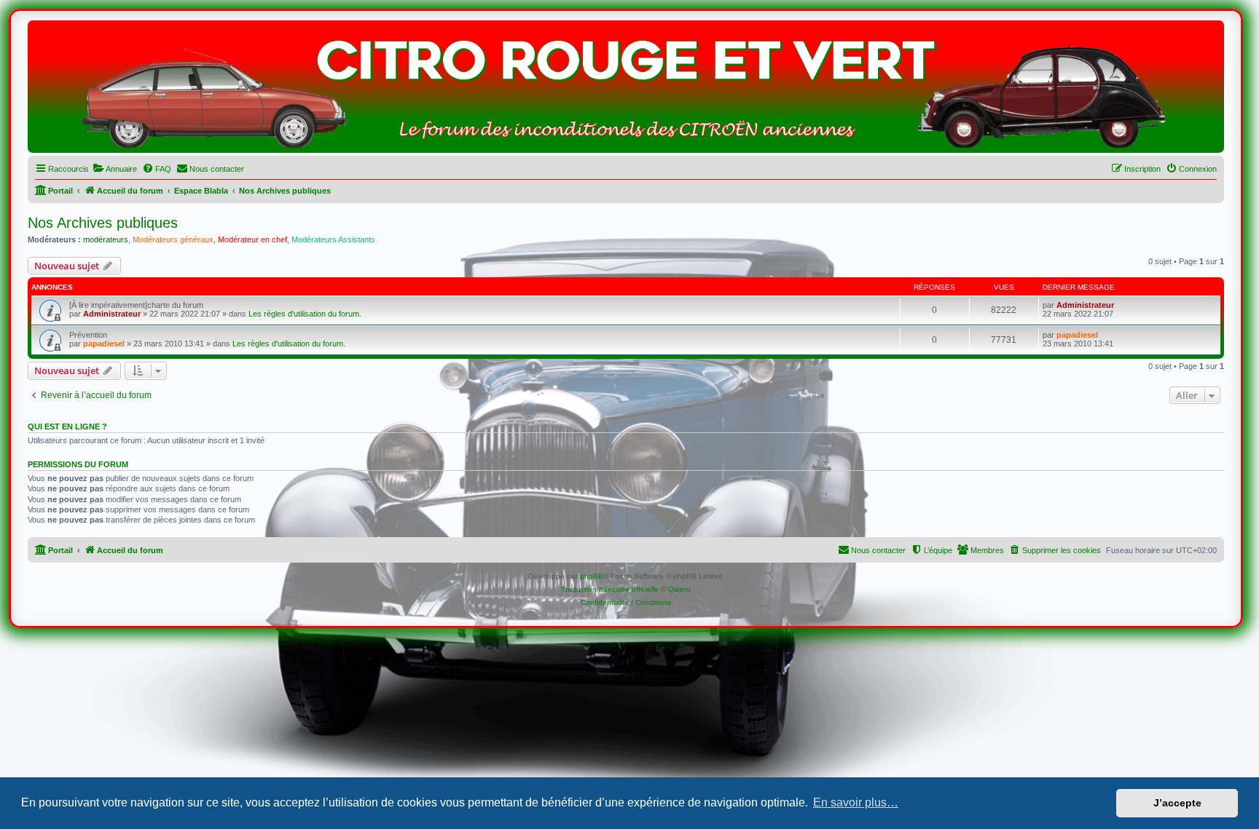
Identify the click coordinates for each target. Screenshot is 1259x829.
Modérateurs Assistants (333, 239)
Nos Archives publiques (103, 223)
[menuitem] (115, 169)
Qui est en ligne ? (67, 426)
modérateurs (105, 239)
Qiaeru (679, 589)
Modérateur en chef (252, 239)
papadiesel (104, 343)
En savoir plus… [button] (855, 802)
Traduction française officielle (610, 589)
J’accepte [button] (1177, 803)
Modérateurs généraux (173, 239)
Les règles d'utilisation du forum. (304, 313)
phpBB (591, 576)
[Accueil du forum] (625, 90)
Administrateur (112, 313)
